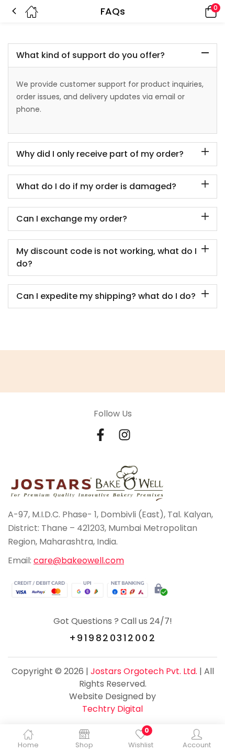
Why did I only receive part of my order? (100, 154)
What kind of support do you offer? (90, 55)
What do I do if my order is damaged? (96, 186)
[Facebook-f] (100, 434)
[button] (196, 11)
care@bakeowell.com (78, 560)
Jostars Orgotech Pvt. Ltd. (144, 671)
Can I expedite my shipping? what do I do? (106, 296)
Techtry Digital (112, 709)
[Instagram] (124, 434)
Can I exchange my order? (71, 219)
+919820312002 (112, 637)
